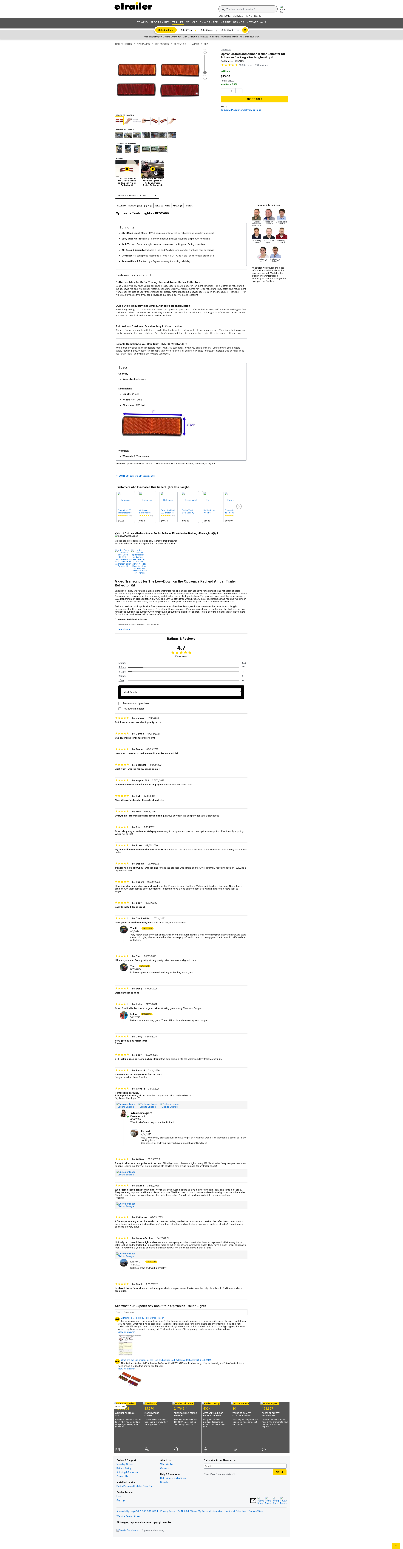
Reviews (245, 65)
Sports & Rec (160, 22)
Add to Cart (254, 99)
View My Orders (124, 1464)
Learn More (124, 629)
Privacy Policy (167, 1511)
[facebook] (261, 1501)
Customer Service (231, 15)
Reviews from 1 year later (136, 703)
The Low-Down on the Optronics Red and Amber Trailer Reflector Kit (123, 562)
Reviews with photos (133, 708)
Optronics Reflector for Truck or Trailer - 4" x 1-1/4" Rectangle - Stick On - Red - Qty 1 (147, 511)
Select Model (228, 30)
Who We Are (166, 1464)
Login (119, 1496)
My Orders (253, 15)
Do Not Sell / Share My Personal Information (200, 1511)
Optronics (226, 49)
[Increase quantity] (238, 90)
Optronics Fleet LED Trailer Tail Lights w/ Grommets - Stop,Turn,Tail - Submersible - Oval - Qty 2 (168, 511)
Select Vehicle (165, 30)
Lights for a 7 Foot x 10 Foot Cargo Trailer (142, 1318)
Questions (261, 65)
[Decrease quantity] (224, 90)
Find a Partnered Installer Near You (134, 1486)
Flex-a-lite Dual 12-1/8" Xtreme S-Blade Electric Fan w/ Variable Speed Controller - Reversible (232, 511)
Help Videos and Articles (173, 1478)
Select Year (186, 30)
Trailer (178, 22)
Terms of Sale (255, 1511)
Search (164, 1482)
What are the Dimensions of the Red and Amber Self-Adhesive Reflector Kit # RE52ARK (166, 1360)
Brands (238, 22)
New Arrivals (256, 22)
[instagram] (276, 1501)
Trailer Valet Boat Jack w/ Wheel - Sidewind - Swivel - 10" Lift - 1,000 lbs (189, 511)
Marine (226, 22)
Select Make (207, 30)
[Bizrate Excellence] (127, 1530)
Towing (142, 22)
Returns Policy (123, 1468)
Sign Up (120, 1500)
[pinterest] (268, 1501)
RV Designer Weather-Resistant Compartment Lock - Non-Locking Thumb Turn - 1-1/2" (211, 511)
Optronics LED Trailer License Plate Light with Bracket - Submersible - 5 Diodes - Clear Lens (125, 511)
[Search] (223, 9)
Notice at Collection (236, 1511)
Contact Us (122, 1476)
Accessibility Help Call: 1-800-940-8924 (137, 1511)
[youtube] (283, 1501)
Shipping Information (127, 1472)
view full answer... (127, 1368)
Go (245, 30)
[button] (238, 506)
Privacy (207, 1474)
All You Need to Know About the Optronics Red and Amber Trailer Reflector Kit (139, 568)
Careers (164, 1468)
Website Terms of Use (128, 1516)
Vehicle (191, 22)
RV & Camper (209, 22)
